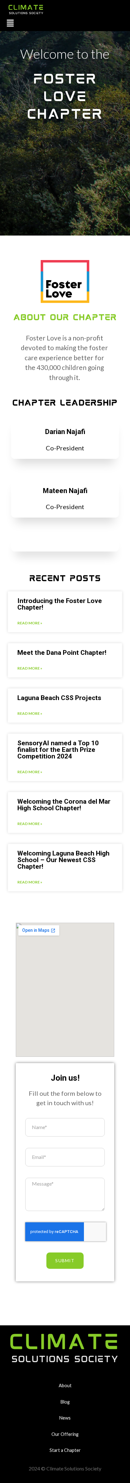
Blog (65, 1401)
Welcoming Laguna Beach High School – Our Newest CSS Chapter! (63, 860)
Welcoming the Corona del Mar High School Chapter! (63, 805)
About (65, 1385)
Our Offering (65, 1434)
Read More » (29, 623)
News (65, 1418)
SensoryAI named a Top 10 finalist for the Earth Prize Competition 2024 (58, 749)
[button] (10, 23)
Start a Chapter (65, 1450)
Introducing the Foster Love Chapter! (59, 604)
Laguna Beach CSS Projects (59, 698)
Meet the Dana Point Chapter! (61, 653)
